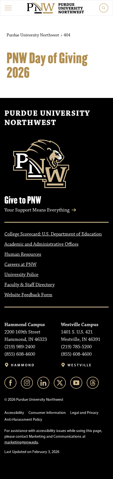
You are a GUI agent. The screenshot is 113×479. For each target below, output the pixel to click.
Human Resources (22, 254)
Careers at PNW (20, 265)
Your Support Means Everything (36, 210)
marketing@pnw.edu (21, 442)
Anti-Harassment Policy (23, 419)
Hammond (23, 365)
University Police (21, 275)
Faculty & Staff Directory (29, 285)
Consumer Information (47, 412)
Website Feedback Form (28, 295)
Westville (79, 365)
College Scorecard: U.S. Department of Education (53, 234)
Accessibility (14, 412)
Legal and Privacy (84, 412)
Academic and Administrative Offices (41, 244)
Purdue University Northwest (47, 118)
